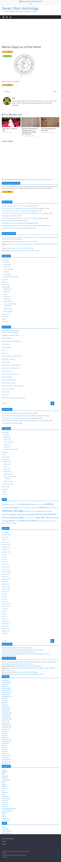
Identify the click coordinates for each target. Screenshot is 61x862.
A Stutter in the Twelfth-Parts (9, 220)
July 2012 (4, 611)
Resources (4, 314)
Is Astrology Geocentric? (8, 215)
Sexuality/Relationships (9, 277)
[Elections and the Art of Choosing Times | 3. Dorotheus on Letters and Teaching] (30, 118)
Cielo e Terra (5, 353)
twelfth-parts (24, 520)
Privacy (4, 841)
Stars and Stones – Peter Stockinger (11, 365)
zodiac (3, 523)
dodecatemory (35, 507)
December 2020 (6, 534)
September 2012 (6, 606)
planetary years (15, 514)
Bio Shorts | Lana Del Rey (10, 129)
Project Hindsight (6, 338)
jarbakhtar (27, 511)
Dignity (7, 306)
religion (21, 517)
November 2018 (6, 574)
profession (6, 517)
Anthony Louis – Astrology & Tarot (11, 368)
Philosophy (6, 299)
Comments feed (6, 831)
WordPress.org (6, 833)
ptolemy (13, 517)
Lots (4, 294)
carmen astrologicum (39, 504)
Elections (5, 291)
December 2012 (6, 604)
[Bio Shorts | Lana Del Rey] (11, 118)
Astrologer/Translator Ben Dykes (10, 335)
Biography (6, 264)
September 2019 (6, 552)
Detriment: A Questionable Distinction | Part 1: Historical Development (20, 218)
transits (11, 520)
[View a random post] (10, 17)
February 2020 (5, 542)
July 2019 (4, 554)
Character (6, 267)
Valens (33, 520)
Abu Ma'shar (5, 504)
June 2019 (4, 557)
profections (50, 514)
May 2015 (4, 596)
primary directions (36, 514)
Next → (55, 91)
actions (11, 504)
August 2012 (5, 609)
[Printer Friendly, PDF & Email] (7, 56)
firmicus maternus (53, 507)
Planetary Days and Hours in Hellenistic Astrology (20, 248)
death (10, 508)
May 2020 (4, 539)
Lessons (4, 279)
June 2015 (4, 594)
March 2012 (5, 621)
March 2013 (5, 601)
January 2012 (5, 626)
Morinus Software (6, 347)
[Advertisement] (30, 33)
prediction (24, 514)
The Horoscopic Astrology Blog (10, 332)
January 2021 (5, 532)
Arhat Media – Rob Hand (8, 359)
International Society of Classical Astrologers (13, 398)
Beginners (6, 289)
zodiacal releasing (11, 523)
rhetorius (27, 517)
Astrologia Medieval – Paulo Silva (10, 374)
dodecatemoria (27, 507)
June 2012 (4, 613)
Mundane (6, 296)
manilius (35, 511)
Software (4, 316)
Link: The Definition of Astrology (48, 129)
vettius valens (45, 521)
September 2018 (6, 579)
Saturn (30, 517)
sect (33, 517)
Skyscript (4, 350)
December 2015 (6, 586)
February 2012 (5, 623)
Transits (4, 321)
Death (5, 272)
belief (28, 504)
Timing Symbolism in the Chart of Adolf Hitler (14, 228)
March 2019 (5, 564)
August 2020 (5, 537)
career (33, 504)
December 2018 (6, 571)
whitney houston (53, 521)
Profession (6, 274)
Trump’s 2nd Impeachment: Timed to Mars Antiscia (15, 206)
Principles (4, 287)
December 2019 (6, 544)
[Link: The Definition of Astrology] (50, 118)
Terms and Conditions (8, 838)
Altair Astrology (6, 362)
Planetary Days (7, 301)
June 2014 (4, 599)
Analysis (4, 260)
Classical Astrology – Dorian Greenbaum (12, 386)
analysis (22, 504)
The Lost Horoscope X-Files (9, 380)
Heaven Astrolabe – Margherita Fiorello (12, 356)
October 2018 (5, 576)
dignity (15, 507)
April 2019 (4, 562)
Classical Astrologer (7, 377)
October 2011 (5, 633)
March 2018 (5, 581)
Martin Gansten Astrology (8, 383)
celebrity (49, 504)
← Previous (6, 91)
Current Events (7, 269)
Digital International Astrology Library (12, 341)
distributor (20, 507)
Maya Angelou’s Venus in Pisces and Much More (14, 223)
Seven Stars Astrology (20, 8)
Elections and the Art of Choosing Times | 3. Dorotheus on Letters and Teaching (30, 131)
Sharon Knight (5, 392)
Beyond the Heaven (7, 371)
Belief (4, 262)
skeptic (38, 517)
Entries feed (5, 829)
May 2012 (4, 616)
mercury (40, 511)
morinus (45, 511)
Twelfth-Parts (6, 309)
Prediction (4, 284)
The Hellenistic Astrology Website (11, 330)
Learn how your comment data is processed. (38, 179)
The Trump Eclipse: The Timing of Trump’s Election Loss (16, 211)
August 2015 (5, 591)
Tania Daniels (5, 395)
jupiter (31, 511)
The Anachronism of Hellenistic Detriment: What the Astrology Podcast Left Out (23, 213)
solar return (46, 517)
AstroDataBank (6, 344)
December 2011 (6, 628)
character (5, 508)
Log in (3, 827)
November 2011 (6, 631)
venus (38, 521)
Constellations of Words (8, 389)
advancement (16, 504)
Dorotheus (43, 507)
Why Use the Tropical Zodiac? (15, 239)
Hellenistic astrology (12, 510)
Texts (3, 319)
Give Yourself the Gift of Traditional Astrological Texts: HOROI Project (32, 2)
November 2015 (6, 589)
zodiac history (7, 311)
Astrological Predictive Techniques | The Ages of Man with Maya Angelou (21, 225)
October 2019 (5, 549)
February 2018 (5, 584)
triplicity (17, 521)
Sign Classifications (8, 304)
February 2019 (5, 567)
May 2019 (4, 559)
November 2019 (6, 547)
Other (3, 282)
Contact (4, 844)
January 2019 (5, 569)
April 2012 (4, 618)
